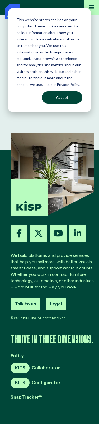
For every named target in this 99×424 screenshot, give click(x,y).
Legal (56, 304)
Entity (17, 355)
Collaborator (37, 368)
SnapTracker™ (27, 397)
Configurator (37, 382)
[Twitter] (38, 233)
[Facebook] (19, 233)
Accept (62, 97)
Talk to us (25, 304)
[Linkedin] (77, 233)
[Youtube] (58, 233)
